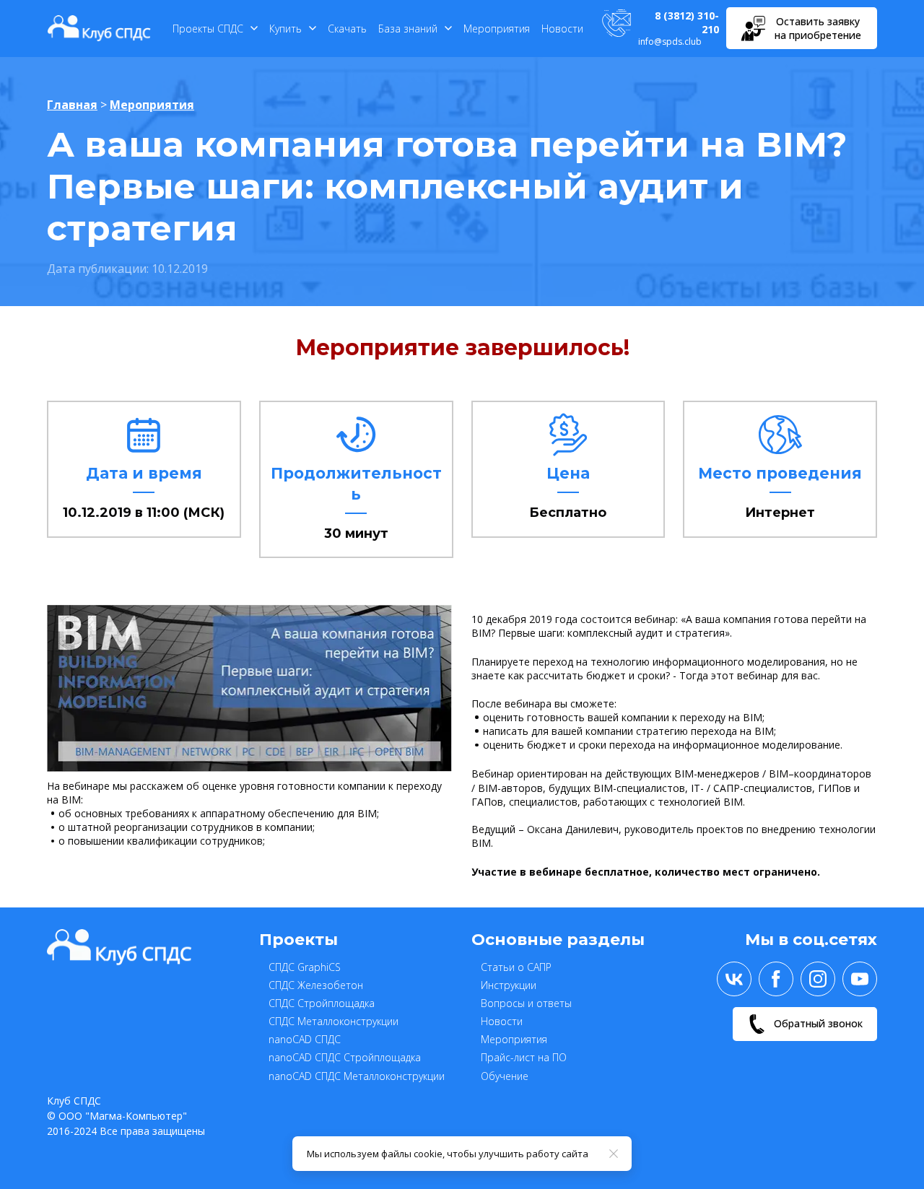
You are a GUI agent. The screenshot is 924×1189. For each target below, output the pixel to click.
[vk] (734, 979)
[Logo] (99, 28)
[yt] (859, 979)
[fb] (776, 979)
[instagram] (818, 979)
